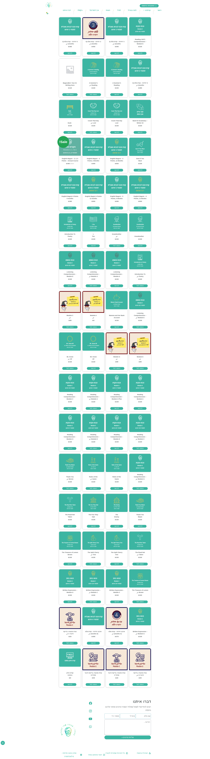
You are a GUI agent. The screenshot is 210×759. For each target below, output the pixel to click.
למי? (119, 10)
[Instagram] (90, 711)
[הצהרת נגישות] (150, 753)
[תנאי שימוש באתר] (104, 755)
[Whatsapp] (90, 727)
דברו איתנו (67, 10)
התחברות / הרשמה (148, 6)
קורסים (148, 10)
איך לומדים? (94, 10)
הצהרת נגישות (142, 753)
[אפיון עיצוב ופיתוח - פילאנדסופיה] (81, 755)
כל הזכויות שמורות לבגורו (115, 753)
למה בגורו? (132, 10)
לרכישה (140, 53)
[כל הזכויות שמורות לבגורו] (127, 753)
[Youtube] (90, 719)
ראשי (159, 10)
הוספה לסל (93, 94)
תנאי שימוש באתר (95, 755)
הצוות (108, 10)
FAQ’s (80, 10)
